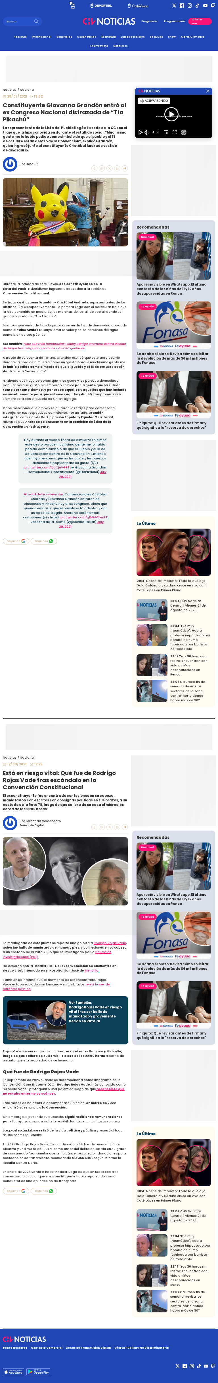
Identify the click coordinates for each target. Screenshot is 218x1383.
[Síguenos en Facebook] (182, 5)
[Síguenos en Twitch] (213, 5)
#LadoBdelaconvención (43, 494)
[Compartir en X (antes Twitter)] (109, 168)
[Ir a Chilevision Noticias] (109, 1339)
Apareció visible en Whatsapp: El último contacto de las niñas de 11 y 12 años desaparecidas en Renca (171, 288)
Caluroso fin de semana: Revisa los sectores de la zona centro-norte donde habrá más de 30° (187, 691)
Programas (149, 21)
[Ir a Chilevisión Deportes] (101, 5)
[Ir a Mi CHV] (72, 5)
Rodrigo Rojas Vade (110, 943)
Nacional (20, 37)
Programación (174, 21)
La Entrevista (99, 46)
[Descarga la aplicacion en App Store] (38, 1371)
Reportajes (64, 37)
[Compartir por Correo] (125, 168)
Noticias (9, 90)
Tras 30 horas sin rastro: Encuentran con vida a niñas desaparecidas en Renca (188, 665)
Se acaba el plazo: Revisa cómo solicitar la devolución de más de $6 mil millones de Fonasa (173, 358)
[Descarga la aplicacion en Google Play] (13, 1371)
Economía (108, 37)
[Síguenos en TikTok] (197, 5)
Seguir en (13, 541)
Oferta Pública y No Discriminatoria (141, 1348)
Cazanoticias (86, 37)
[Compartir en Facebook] (94, 168)
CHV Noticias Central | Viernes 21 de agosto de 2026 (188, 605)
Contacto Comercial (46, 1348)
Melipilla (91, 970)
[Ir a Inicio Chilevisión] (138, 5)
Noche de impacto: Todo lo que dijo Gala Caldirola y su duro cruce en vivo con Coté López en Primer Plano (171, 585)
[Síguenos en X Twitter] (174, 5)
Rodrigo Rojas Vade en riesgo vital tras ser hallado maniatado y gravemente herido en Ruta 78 (95, 1014)
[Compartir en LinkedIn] (117, 168)
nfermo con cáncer (39, 1093)
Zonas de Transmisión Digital (88, 1348)
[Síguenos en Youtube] (205, 5)
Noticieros (120, 46)
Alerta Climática (193, 37)
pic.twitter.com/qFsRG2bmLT (84, 517)
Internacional (41, 37)
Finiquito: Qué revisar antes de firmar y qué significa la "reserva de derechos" (171, 425)
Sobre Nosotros (15, 1348)
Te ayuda (156, 37)
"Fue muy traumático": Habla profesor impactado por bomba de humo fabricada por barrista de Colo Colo (190, 637)
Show (172, 37)
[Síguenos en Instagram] (190, 5)
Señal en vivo (197, 21)
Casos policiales (133, 37)
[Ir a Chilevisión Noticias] (109, 21)
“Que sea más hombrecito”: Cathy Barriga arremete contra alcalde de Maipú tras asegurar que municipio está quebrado (64, 346)
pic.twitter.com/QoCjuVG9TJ (47, 467)
